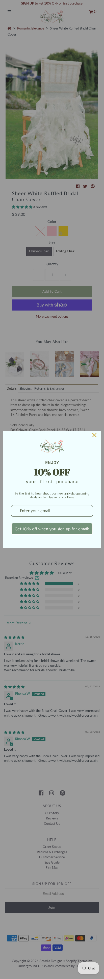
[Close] (94, 435)
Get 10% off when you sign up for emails (52, 528)
